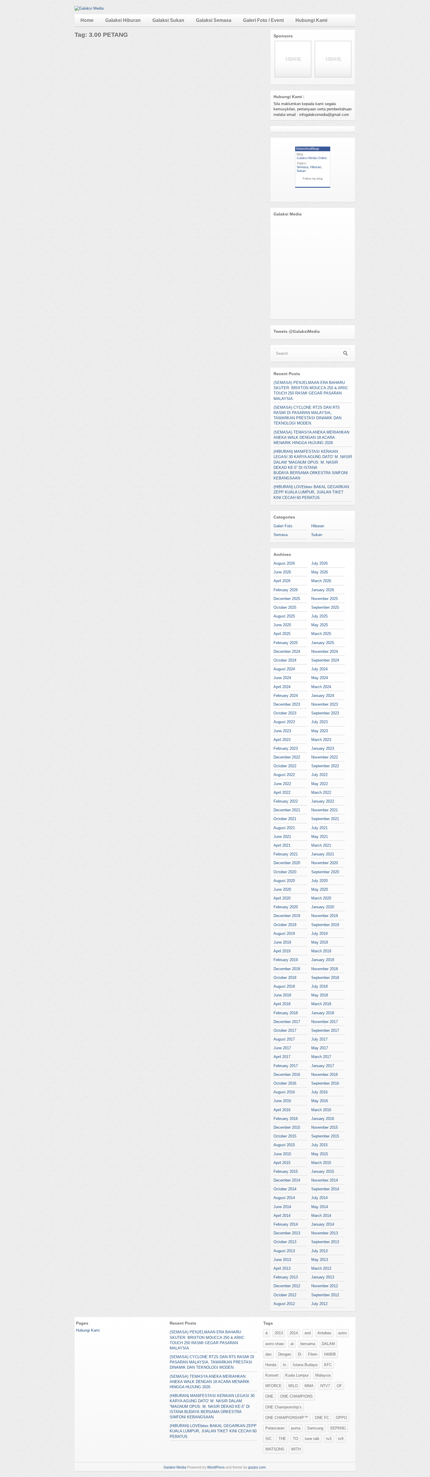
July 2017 (319, 1039)
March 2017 (321, 1057)
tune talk (312, 1438)
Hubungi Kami (311, 20)
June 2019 (282, 942)
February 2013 (286, 1277)
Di (299, 1354)
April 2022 (282, 792)
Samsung (315, 1428)
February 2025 (286, 643)
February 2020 (286, 907)
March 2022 (321, 792)
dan (268, 1354)
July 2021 (319, 828)
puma (295, 1428)
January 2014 (322, 1224)
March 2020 (321, 898)
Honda (270, 1365)
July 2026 (319, 563)
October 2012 (285, 1295)
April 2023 (282, 739)
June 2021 (282, 836)
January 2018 (322, 1013)
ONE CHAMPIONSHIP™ (286, 1417)
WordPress (216, 1467)
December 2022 (287, 757)
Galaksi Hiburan (123, 20)
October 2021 (285, 819)
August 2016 (284, 1092)
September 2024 (325, 660)
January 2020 (322, 907)
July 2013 (319, 1251)
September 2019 (325, 925)
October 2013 (285, 1242)
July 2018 (319, 986)
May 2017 (319, 1048)
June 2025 (282, 625)
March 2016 (321, 1110)
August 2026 (284, 563)
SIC (268, 1438)
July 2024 (319, 669)
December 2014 (287, 1180)
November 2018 (324, 969)
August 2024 (284, 669)
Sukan (301, 171)
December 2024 (287, 651)
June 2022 (282, 784)
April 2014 (282, 1215)
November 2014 (324, 1180)
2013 (279, 1333)
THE (282, 1438)
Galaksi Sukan (168, 20)
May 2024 (319, 678)
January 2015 (322, 1171)
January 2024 (322, 695)
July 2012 (319, 1304)
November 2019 (324, 916)
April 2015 (282, 1163)
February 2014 (286, 1224)
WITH (296, 1449)
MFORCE (273, 1386)
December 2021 (287, 810)
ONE (269, 1396)
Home (87, 20)
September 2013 (325, 1242)
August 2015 (284, 1145)
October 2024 (285, 660)
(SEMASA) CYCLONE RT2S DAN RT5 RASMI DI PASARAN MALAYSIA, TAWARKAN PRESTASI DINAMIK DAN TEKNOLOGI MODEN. (212, 1362)
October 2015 (285, 1136)
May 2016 (319, 1101)
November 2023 (324, 704)
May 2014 (319, 1207)
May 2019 (319, 942)
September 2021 (325, 819)
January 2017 (322, 1066)
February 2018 (286, 1013)
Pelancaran (274, 1428)
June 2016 (282, 1101)
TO (295, 1438)
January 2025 (322, 643)
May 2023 (319, 731)
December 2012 (287, 1286)
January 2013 (322, 1277)
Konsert (271, 1375)
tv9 (340, 1438)
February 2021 (286, 854)
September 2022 (325, 766)
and (308, 1333)
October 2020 (285, 872)
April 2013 (282, 1268)
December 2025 (287, 598)
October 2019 (285, 925)
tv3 (328, 1438)
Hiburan (315, 167)
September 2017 (325, 1030)
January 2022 (322, 801)
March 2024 (321, 687)
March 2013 (321, 1268)
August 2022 (284, 775)
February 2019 (286, 960)
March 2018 (321, 1004)
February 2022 (286, 801)
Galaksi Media (175, 1467)
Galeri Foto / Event (263, 20)
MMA (309, 1386)
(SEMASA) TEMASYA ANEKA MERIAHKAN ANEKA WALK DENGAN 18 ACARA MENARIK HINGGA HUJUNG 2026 (311, 437)
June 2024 (282, 678)
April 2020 (282, 898)
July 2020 (319, 880)
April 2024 (282, 687)
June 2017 (282, 1048)
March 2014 (321, 1215)
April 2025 (282, 633)
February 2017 (286, 1066)
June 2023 (282, 731)
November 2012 (324, 1286)
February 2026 (286, 590)
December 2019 (287, 916)
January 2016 (322, 1118)
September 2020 (325, 872)
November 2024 (324, 651)
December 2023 (287, 704)
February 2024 (286, 695)
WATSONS (274, 1449)
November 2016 (324, 1074)
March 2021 (321, 845)
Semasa (302, 167)
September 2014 (325, 1189)
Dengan (284, 1354)
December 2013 (287, 1233)
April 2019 (282, 951)
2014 (294, 1333)
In (284, 1365)
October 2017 (285, 1030)
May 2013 (319, 1259)
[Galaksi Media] (89, 8)
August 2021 (284, 828)
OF (339, 1386)
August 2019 (284, 933)
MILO (293, 1386)
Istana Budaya (305, 1365)
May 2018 (319, 995)
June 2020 (282, 889)
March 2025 (321, 633)
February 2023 (286, 748)
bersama (307, 1344)
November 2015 (324, 1127)
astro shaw (274, 1344)
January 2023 (322, 748)
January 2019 (322, 960)
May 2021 (319, 836)
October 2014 (285, 1189)
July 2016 (319, 1092)
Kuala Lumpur (297, 1375)
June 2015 (282, 1154)
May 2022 (319, 784)
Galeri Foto (283, 526)
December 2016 (287, 1074)
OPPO (341, 1417)
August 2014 (284, 1198)
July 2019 (319, 933)
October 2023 (285, 713)
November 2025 (324, 598)
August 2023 (284, 722)
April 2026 (282, 581)
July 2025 (319, 616)
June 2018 (282, 995)
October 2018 (285, 977)
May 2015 (319, 1154)
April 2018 (282, 1004)
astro (342, 1333)
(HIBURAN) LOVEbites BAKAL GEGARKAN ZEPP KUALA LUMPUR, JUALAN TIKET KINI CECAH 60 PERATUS (311, 492)
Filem (312, 1354)
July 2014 (319, 1198)
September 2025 (325, 607)
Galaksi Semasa (213, 20)
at (292, 1344)
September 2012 (325, 1295)
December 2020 (287, 863)
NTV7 (325, 1386)
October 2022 (285, 766)
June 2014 (282, 1207)
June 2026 (282, 572)
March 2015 (321, 1163)
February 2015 (286, 1171)
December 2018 (287, 969)
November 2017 (324, 1022)
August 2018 (284, 986)
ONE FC (322, 1417)
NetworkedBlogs (307, 148)
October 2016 (285, 1083)
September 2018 (325, 977)
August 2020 (284, 880)
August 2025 (284, 616)
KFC (328, 1365)
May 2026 (319, 572)
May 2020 (319, 889)
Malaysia (323, 1375)
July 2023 (319, 722)
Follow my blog (313, 178)
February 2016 (286, 1118)
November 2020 (324, 863)
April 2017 (282, 1057)
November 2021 (324, 810)
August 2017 (284, 1039)
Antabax (324, 1333)
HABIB (330, 1354)
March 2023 (321, 739)
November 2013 (324, 1233)
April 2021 (282, 845)
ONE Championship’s (283, 1407)
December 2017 (287, 1022)
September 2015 (325, 1136)
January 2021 (322, 854)
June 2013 (282, 1259)
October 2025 (285, 607)
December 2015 (287, 1127)
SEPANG (338, 1428)
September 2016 (325, 1083)
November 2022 (324, 757)
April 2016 (282, 1110)
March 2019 (321, 951)
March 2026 (321, 581)
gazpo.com (257, 1467)
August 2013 (284, 1251)
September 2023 (325, 713)
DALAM (328, 1344)
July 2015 (319, 1145)
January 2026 (322, 590)
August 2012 (284, 1304)
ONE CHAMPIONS (296, 1396)
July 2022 (319, 775)
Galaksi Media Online (312, 158)
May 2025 (319, 625)
